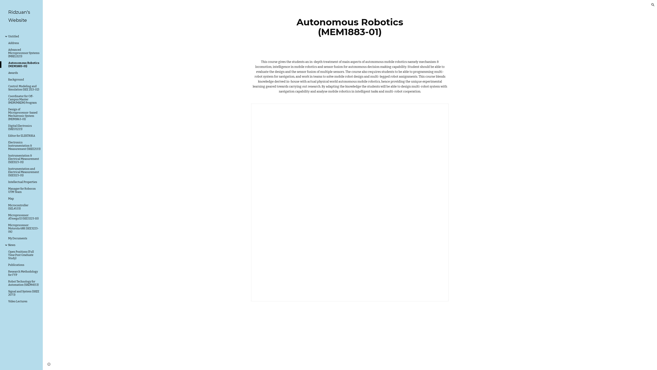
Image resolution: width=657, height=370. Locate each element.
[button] (653, 5)
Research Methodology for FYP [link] (23, 273)
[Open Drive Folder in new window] (442, 108)
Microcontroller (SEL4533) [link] (18, 207)
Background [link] (16, 79)
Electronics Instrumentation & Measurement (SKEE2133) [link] (24, 146)
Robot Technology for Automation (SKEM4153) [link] (23, 283)
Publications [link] (16, 265)
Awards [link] (13, 73)
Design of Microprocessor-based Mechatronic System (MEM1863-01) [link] (22, 114)
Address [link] (13, 43)
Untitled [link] (13, 36)
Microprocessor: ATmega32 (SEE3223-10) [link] (23, 217)
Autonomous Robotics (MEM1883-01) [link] (23, 64)
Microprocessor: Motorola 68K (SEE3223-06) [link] (23, 228)
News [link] (11, 245)
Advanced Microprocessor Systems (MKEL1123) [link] (24, 53)
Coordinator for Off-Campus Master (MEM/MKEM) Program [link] (22, 99)
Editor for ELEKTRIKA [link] (21, 135)
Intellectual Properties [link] (22, 182)
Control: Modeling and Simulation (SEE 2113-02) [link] (23, 88)
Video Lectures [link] (17, 301)
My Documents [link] (17, 238)
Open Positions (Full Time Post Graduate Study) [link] (21, 255)
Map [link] (11, 198)
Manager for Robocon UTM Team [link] (22, 190)
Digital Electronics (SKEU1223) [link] (20, 127)
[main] (350, 27)
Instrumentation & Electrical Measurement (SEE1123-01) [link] (23, 159)
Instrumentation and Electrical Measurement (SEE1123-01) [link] (23, 172)
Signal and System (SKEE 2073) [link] (23, 293)
